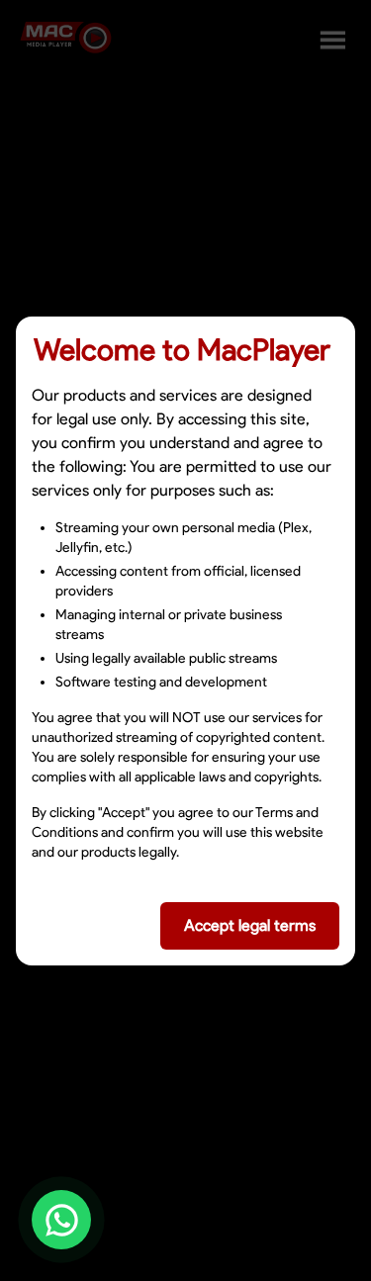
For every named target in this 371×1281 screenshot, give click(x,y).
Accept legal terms (250, 925)
